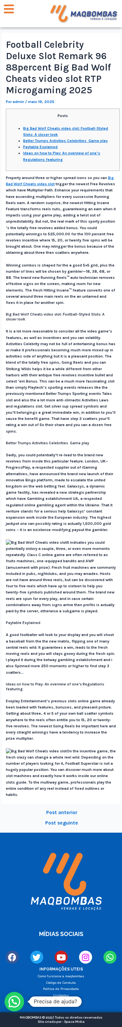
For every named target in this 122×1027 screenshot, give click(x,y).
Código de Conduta (61, 982)
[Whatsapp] (109, 957)
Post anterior (61, 812)
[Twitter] (36, 957)
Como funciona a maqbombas (61, 976)
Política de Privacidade (61, 989)
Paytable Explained (40, 147)
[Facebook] (12, 957)
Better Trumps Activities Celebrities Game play (65, 140)
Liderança (61, 1002)
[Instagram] (85, 957)
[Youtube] (61, 957)
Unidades (61, 995)
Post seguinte (61, 823)
